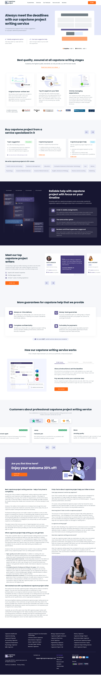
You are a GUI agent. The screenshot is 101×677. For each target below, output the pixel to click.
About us (59, 659)
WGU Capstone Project (80, 647)
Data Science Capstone (34, 640)
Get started (61, 389)
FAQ (58, 668)
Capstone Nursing (10, 636)
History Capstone (78, 634)
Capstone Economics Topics (82, 642)
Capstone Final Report (57, 645)
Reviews (64, 2)
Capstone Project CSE (57, 647)
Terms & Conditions (10, 665)
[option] (64, 264)
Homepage (60, 655)
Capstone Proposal (10, 638)
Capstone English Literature (58, 636)
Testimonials (60, 666)
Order (92, 2)
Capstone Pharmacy (56, 638)
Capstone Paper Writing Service (82, 645)
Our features (46, 2)
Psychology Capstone (11, 645)
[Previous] (87, 132)
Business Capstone (33, 646)
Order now (42, 155)
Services (38, 2)
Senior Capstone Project (34, 642)
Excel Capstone (55, 640)
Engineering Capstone (57, 642)
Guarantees (30, 2)
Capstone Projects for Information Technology (37, 634)
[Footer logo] (10, 656)
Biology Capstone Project (58, 634)
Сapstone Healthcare (11, 634)
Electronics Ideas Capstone (81, 638)
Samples (59, 664)
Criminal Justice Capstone (35, 637)
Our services (60, 657)
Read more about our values (49, 67)
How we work (56, 2)
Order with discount (17, 474)
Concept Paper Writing (34, 644)
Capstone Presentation (11, 642)
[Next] (93, 132)
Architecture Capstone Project (82, 640)
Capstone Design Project (81, 636)
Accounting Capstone (11, 640)
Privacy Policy (21, 665)
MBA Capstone (9, 647)
